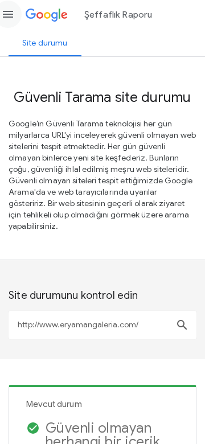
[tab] (45, 42)
